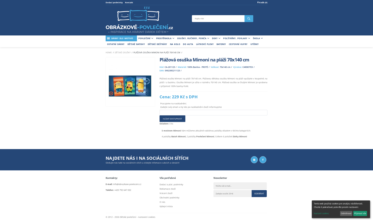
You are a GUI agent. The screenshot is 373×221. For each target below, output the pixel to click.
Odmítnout (346, 213)
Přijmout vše (360, 213)
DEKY (215, 38)
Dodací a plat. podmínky (171, 184)
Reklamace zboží (168, 188)
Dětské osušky (123, 52)
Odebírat (259, 193)
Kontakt (129, 2)
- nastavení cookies (145, 217)
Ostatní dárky (116, 44)
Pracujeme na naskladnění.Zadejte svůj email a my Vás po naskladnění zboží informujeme (191, 105)
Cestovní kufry (238, 44)
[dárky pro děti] (139, 33)
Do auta (188, 44)
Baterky (221, 44)
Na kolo (175, 44)
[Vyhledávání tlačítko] (248, 18)
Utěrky (254, 44)
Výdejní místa (166, 206)
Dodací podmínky (114, 2)
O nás (162, 202)
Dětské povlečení (128, 217)
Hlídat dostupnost (172, 118)
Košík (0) (263, 2)
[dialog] (341, 209)
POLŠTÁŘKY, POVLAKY (235, 38)
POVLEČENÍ (144, 38)
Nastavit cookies (321, 213)
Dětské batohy (136, 44)
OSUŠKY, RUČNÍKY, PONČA (192, 38)
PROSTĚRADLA (164, 38)
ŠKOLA (257, 38)
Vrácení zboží (166, 193)
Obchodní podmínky (169, 197)
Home (109, 52)
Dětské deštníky (157, 44)
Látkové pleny (205, 44)
